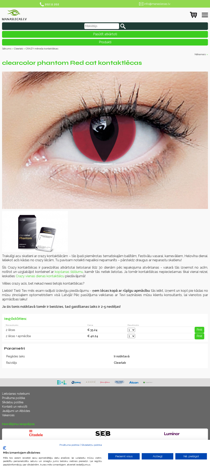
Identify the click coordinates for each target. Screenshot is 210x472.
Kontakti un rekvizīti (14, 406)
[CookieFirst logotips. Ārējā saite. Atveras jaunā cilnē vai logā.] (4, 448)
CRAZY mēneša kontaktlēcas (42, 48)
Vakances (8, 415)
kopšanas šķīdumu (69, 272)
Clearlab (18, 48)
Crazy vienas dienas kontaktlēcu (40, 276)
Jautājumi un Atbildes (16, 411)
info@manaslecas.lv (157, 4)
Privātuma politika (13, 398)
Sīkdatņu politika (12, 402)
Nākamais (200, 54)
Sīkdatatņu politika (91, 444)
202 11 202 (52, 4)
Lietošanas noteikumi (16, 393)
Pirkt (199, 329)
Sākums (6, 48)
